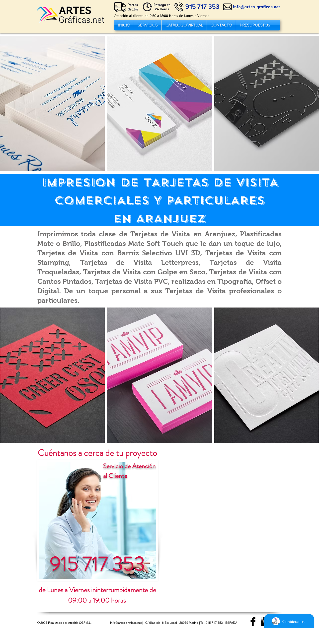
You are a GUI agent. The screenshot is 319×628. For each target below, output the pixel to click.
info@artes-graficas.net (126, 623)
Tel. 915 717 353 (211, 623)
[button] (147, 25)
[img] (52, 103)
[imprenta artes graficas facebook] (252, 621)
